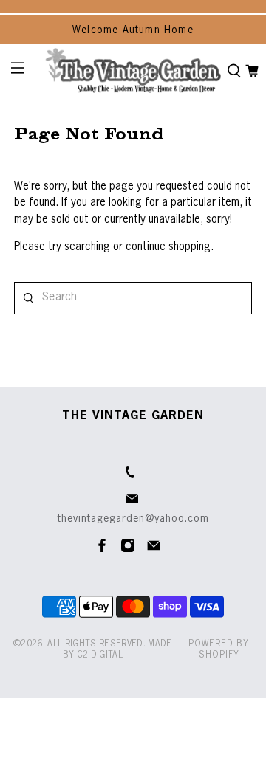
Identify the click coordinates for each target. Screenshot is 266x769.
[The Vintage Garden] (133, 70)
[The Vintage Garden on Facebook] (102, 550)
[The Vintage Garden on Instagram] (127, 550)
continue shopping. (168, 246)
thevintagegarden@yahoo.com (133, 519)
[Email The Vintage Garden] (153, 550)
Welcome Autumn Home (133, 30)
